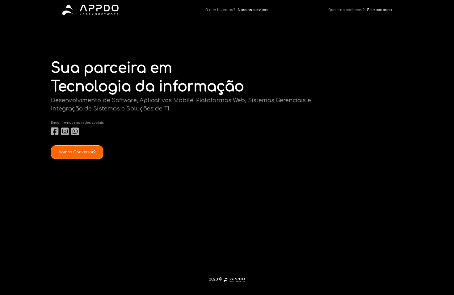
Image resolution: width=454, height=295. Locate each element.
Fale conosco (379, 9)
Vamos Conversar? (77, 152)
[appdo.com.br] (234, 279)
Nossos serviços (253, 9)
